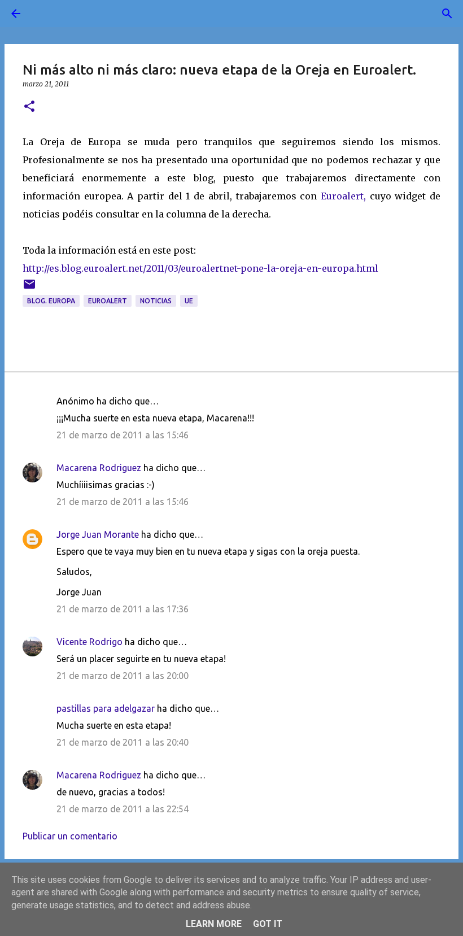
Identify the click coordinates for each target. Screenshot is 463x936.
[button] (29, 107)
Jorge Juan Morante (97, 534)
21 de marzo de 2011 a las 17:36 (122, 609)
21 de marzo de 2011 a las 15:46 (122, 435)
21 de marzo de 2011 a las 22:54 (122, 809)
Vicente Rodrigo (89, 642)
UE (189, 300)
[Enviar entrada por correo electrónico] (29, 288)
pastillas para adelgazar (105, 708)
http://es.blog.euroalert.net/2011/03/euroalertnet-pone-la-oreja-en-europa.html (200, 268)
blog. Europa (51, 300)
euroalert (107, 300)
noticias (156, 300)
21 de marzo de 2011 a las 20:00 (122, 676)
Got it (267, 923)
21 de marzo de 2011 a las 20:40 (122, 742)
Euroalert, (343, 196)
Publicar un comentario (70, 836)
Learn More (214, 923)
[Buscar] (47, 13)
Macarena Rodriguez (98, 468)
